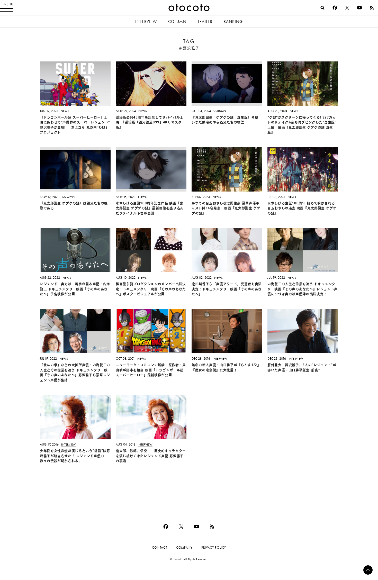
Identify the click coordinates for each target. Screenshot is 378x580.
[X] (347, 8)
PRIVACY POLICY (213, 547)
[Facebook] (335, 8)
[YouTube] (359, 8)
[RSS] (372, 8)
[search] (322, 8)
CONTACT (159, 547)
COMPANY (184, 547)
